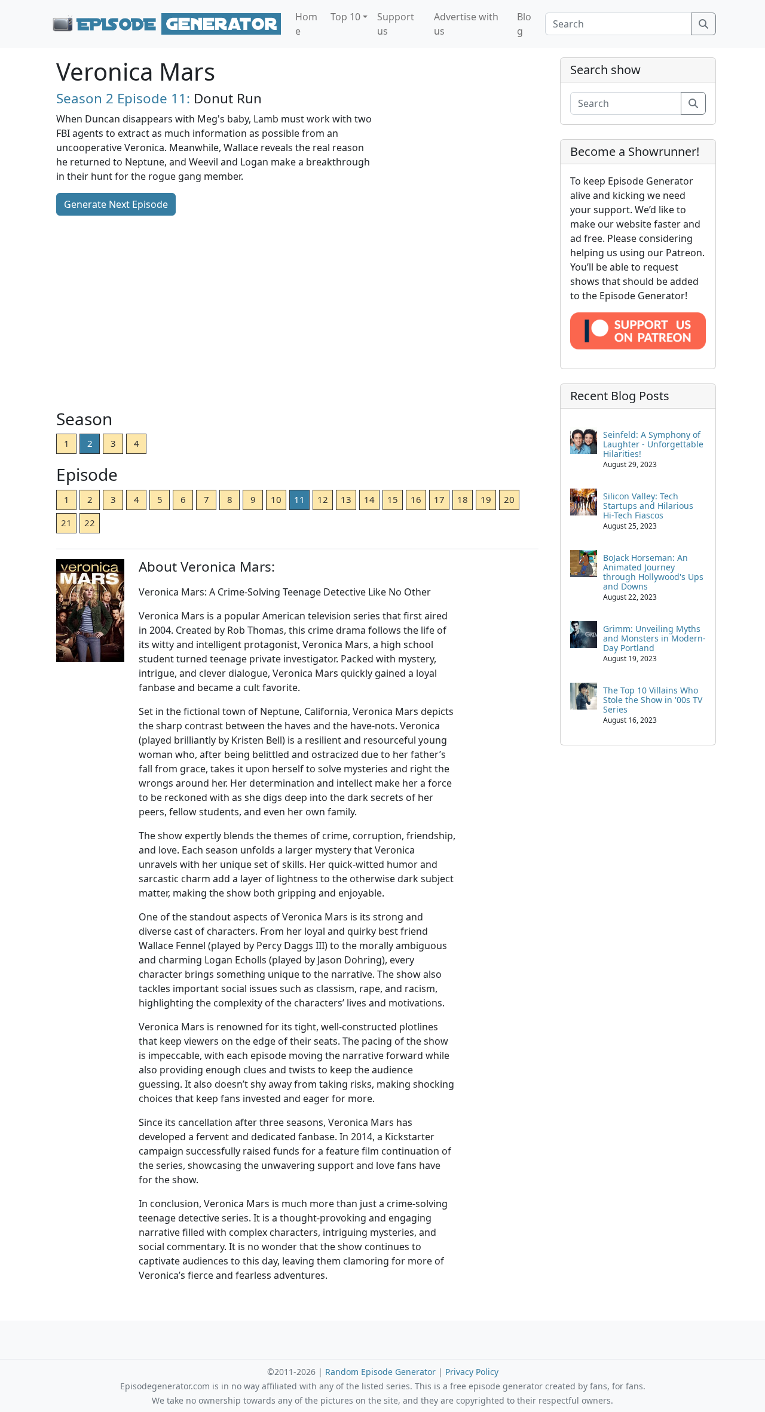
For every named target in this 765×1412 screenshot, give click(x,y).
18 (462, 499)
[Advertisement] (297, 313)
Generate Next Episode (116, 204)
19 (486, 499)
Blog (524, 24)
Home (306, 24)
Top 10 (345, 16)
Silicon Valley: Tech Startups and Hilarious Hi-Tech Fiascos (648, 505)
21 (66, 523)
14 (369, 499)
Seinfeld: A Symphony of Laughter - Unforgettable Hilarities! (653, 444)
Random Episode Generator (380, 1371)
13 (346, 499)
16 (416, 499)
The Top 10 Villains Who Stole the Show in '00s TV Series (652, 699)
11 (299, 499)
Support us (395, 24)
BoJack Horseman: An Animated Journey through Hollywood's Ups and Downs (653, 572)
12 (322, 499)
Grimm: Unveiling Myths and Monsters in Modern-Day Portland (654, 638)
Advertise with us (466, 24)
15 (392, 499)
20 (509, 499)
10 (276, 499)
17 (439, 499)
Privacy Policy (471, 1371)
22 (89, 523)
